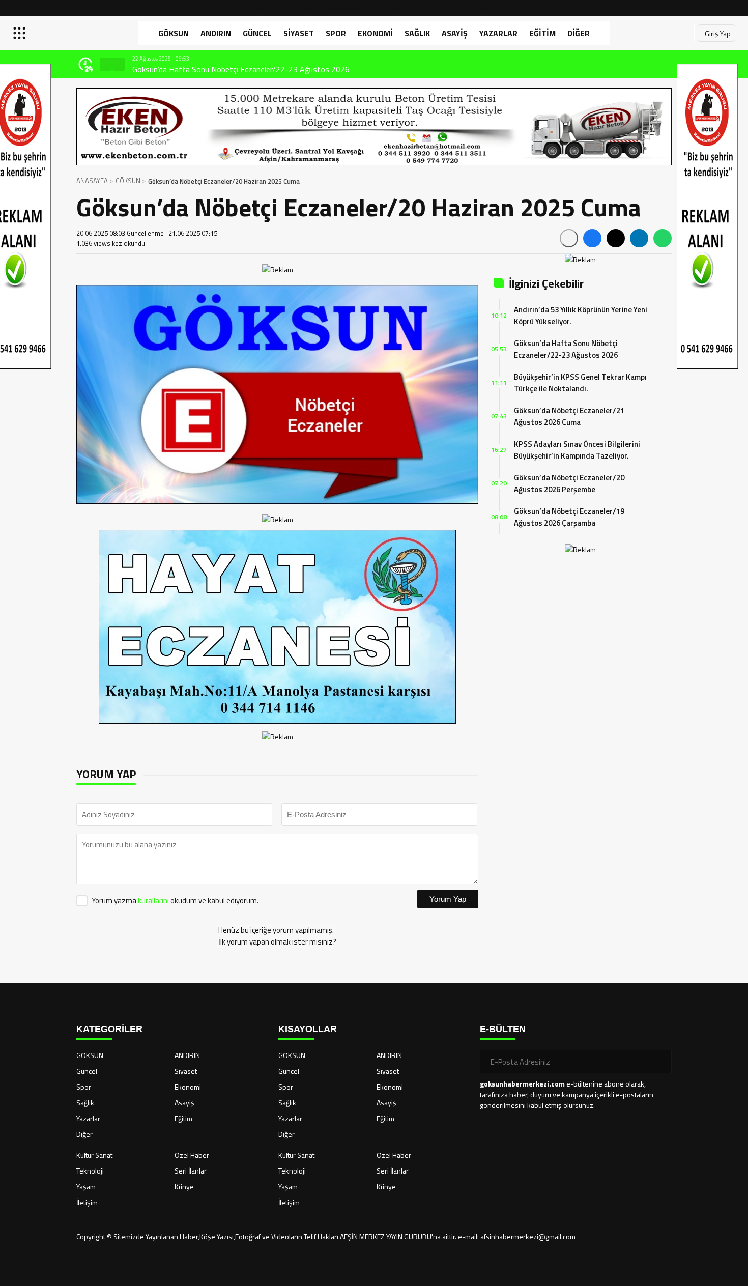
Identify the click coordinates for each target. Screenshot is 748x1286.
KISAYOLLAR (307, 1029)
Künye (184, 1186)
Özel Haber (192, 1155)
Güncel (257, 33)
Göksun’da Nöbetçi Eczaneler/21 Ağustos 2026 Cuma (569, 416)
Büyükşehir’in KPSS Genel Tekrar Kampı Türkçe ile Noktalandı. (235, 69)
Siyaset (298, 33)
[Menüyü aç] (20, 33)
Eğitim (542, 33)
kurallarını (153, 900)
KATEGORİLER (109, 1029)
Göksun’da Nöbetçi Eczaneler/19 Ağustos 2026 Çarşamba (569, 517)
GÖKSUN (173, 33)
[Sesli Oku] (569, 238)
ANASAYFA (92, 181)
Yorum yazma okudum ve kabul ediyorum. (175, 900)
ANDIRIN (215, 33)
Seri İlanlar (191, 1170)
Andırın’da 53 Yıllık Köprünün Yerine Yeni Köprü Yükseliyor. (580, 315)
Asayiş (455, 33)
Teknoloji (90, 1170)
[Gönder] (660, 1061)
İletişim (87, 1202)
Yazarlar (498, 33)
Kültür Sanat (94, 1155)
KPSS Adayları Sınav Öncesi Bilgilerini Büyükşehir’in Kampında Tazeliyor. (577, 450)
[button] (106, 64)
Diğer (578, 33)
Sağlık (417, 33)
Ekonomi (375, 33)
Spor (336, 33)
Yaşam (86, 1186)
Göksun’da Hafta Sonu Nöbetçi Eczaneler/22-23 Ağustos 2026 (566, 349)
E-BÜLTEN (503, 1029)
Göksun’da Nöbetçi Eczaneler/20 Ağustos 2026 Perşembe (569, 483)
